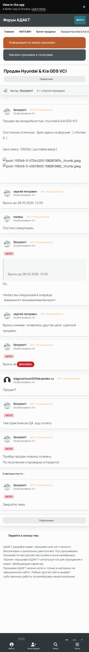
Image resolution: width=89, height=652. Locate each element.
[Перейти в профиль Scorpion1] (6, 90)
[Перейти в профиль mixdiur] (7, 218)
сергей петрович (25, 191)
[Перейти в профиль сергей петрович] (7, 193)
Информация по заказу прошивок (32, 42)
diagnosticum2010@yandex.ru (33, 378)
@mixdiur (25, 364)
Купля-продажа (54, 91)
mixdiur (18, 217)
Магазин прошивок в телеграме (31, 55)
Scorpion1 (26, 91)
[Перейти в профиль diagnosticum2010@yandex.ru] (7, 380)
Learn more (7, 7)
